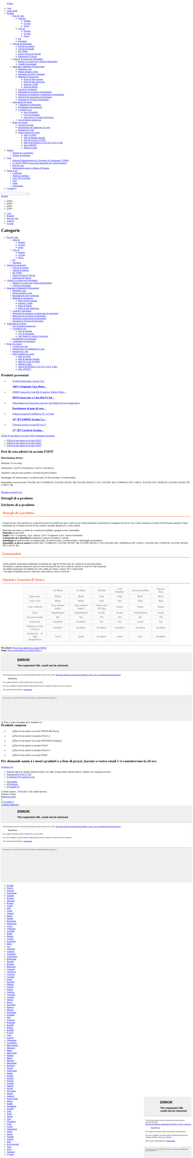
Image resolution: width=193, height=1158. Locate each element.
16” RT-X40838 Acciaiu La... (29, 419)
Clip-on (21, 28)
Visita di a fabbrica (20, 175)
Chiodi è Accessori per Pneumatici (27, 59)
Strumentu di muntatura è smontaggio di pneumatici (41, 94)
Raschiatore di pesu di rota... (29, 408)
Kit (19, 38)
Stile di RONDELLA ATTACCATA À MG (43, 143)
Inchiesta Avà (7, 767)
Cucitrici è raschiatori (27, 89)
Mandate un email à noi (11, 492)
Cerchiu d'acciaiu (25, 125)
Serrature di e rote (26, 130)
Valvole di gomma (26, 46)
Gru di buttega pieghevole (29, 120)
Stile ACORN (30, 135)
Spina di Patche (31, 87)
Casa (9, 8)
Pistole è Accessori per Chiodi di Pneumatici (38, 61)
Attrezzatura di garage (22, 102)
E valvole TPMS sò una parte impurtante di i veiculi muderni (39, 163)
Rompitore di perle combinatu (31, 74)
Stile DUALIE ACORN (34, 140)
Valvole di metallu (26, 49)
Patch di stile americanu (34, 82)
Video (15, 183)
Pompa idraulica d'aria (28, 71)
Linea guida (12, 11)
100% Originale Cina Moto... (29, 386)
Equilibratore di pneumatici (30, 107)
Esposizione (17, 186)
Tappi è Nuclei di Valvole (29, 54)
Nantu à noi (12, 170)
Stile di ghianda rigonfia (34, 137)
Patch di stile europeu (33, 79)
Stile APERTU (30, 145)
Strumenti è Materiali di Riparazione (28, 66)
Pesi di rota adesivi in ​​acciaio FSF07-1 (25, 650)
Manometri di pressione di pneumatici (35, 92)
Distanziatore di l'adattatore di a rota (34, 127)
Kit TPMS (22, 51)
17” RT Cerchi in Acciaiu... (28, 430)
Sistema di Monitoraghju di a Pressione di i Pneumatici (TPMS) (40, 160)
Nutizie (10, 150)
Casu (9, 158)
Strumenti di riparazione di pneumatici (35, 97)
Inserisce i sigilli (31, 84)
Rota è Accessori (19, 122)
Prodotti (10, 13)
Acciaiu (27, 23)
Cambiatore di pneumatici (29, 104)
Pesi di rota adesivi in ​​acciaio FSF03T (30, 648)
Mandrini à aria (25, 69)
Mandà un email (8, 796)
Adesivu (22, 18)
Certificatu (17, 173)
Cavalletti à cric (25, 110)
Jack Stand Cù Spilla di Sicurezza (39, 117)
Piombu (27, 21)
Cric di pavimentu (32, 115)
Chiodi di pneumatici (27, 64)
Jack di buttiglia (31, 112)
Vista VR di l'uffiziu (21, 178)
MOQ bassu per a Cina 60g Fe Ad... (33, 397)
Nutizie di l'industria (21, 155)
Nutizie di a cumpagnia (22, 153)
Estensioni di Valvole (27, 56)
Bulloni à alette (30, 148)
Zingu (26, 26)
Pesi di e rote (18, 16)
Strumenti (22, 41)
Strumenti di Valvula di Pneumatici (33, 99)
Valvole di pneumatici (22, 44)
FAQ (14, 181)
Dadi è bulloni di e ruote (29, 132)
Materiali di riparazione (28, 77)
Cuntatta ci (11, 188)
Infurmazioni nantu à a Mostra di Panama (30, 168)
